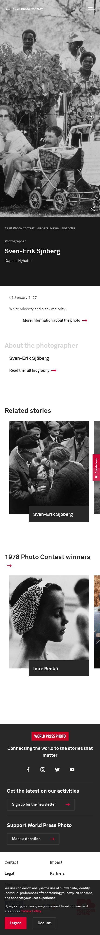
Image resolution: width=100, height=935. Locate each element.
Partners (57, 873)
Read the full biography (29, 370)
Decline (44, 923)
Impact (56, 862)
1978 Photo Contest (28, 9)
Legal (9, 873)
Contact (11, 862)
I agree (15, 923)
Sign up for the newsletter (34, 804)
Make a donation (26, 839)
